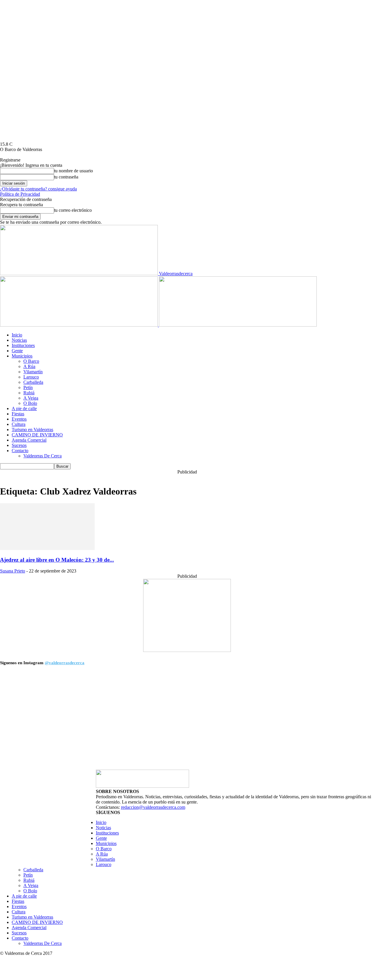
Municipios (22, 355)
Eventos (19, 419)
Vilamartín (33, 371)
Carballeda (33, 382)
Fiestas (18, 413)
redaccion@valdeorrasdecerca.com (153, 807)
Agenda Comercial (29, 440)
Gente (17, 350)
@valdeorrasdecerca (64, 662)
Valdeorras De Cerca (42, 455)
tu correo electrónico (73, 210)
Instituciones (23, 345)
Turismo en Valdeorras (32, 429)
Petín (28, 387)
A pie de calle (24, 408)
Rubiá (28, 392)
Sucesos (19, 445)
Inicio (17, 334)
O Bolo (30, 403)
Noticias (19, 340)
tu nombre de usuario (73, 170)
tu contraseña (66, 176)
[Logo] (79, 324)
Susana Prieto (12, 570)
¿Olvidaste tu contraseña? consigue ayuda (38, 188)
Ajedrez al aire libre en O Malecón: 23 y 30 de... (57, 560)
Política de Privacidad (20, 194)
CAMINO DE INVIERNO (37, 434)
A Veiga (30, 397)
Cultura (18, 424)
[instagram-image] (47, 719)
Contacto (20, 450)
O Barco (31, 361)
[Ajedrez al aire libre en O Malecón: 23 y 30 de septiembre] (47, 548)
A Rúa (29, 366)
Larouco (31, 376)
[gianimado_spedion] (187, 650)
